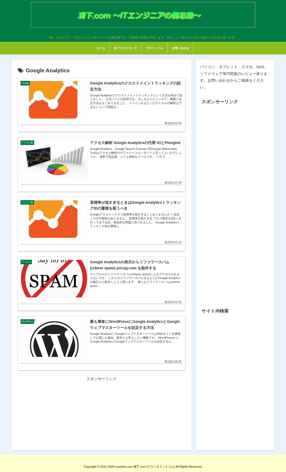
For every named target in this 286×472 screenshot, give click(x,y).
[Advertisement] (101, 411)
